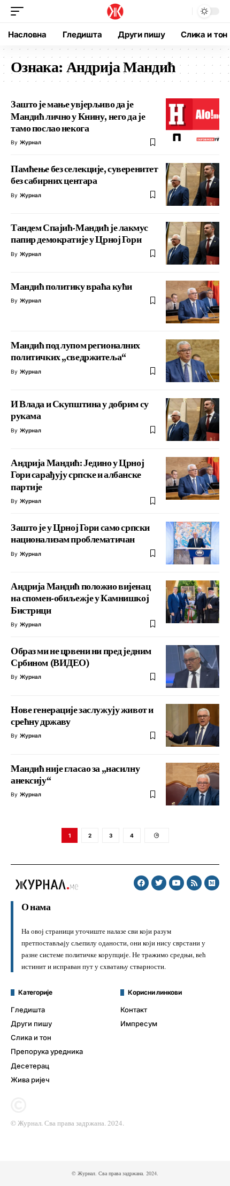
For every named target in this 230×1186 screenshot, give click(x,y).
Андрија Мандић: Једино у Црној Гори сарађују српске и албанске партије (77, 475)
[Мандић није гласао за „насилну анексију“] (192, 784)
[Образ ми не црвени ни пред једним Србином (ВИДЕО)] (192, 666)
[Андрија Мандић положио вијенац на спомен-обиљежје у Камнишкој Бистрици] (192, 601)
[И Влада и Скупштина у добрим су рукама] (192, 419)
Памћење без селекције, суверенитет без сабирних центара (84, 175)
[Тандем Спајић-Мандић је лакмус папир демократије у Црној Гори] (192, 243)
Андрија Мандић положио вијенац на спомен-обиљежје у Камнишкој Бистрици (80, 598)
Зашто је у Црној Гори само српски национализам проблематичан (80, 533)
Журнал (30, 142)
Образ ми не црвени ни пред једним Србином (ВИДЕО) (81, 657)
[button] (20, 11)
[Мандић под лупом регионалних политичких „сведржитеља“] (192, 360)
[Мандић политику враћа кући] (192, 302)
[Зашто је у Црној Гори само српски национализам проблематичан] (192, 543)
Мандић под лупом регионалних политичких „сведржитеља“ (75, 351)
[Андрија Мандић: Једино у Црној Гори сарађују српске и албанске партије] (192, 478)
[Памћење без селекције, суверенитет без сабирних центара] (192, 184)
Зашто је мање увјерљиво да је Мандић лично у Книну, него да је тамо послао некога (78, 116)
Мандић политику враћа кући (71, 286)
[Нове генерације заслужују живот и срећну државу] (192, 725)
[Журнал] (115, 11)
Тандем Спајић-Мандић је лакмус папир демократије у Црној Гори (79, 233)
